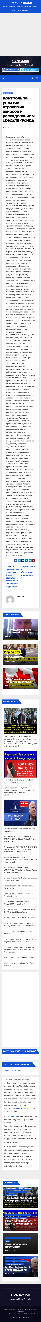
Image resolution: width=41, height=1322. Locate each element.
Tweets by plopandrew (12, 1070)
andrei (21, 596)
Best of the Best (11, 1188)
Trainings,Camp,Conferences (20, 10)
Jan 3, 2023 (11, 1273)
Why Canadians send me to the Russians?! (18, 680)
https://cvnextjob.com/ (25, 1108)
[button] (32, 78)
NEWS (7, 1192)
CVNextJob (20, 61)
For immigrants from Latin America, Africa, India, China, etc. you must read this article (18, 633)
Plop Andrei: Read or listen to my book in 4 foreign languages (18, 1223)
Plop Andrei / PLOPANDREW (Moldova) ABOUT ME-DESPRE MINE (18, 658)
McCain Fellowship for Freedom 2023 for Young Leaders (18, 1270)
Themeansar (20, 1311)
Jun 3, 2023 (11, 1204)
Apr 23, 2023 (12, 1227)
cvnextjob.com (12, 1116)
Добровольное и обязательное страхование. (28, 570)
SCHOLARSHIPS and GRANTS (27, 6)
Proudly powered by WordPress (13, 1309)
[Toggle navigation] (37, 78)
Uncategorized (7, 93)
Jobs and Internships (9, 6)
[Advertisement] (20, 34)
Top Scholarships (11, 1195)
